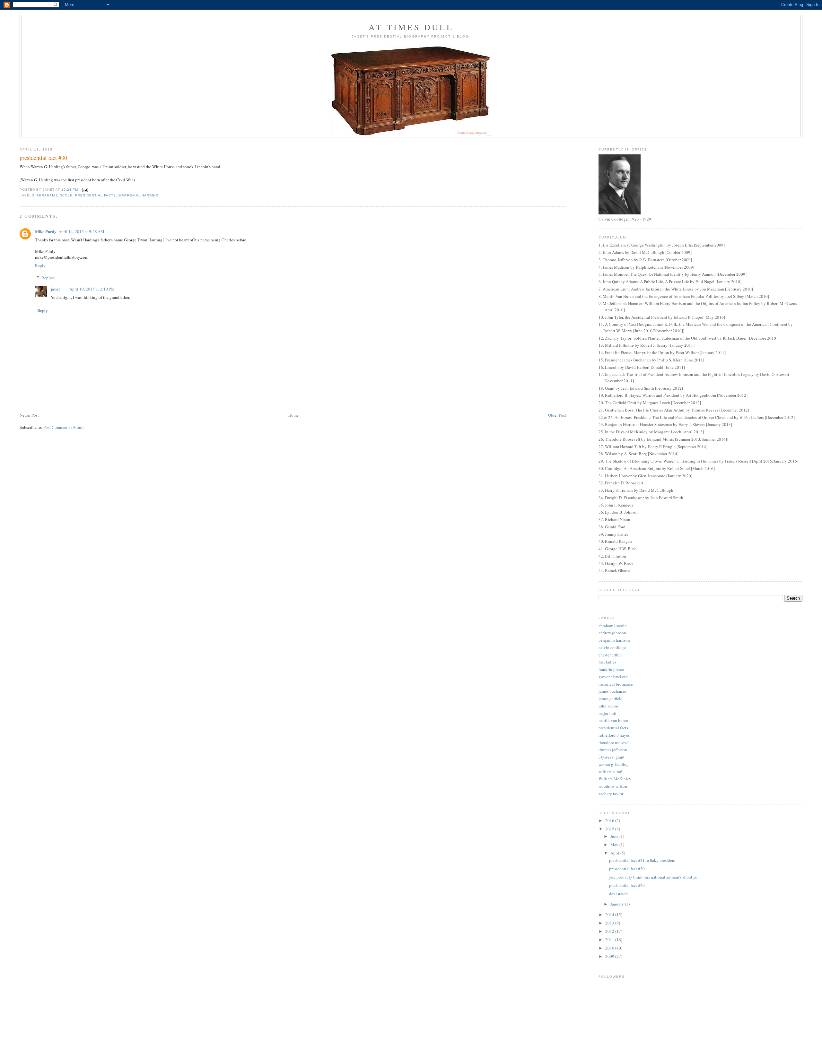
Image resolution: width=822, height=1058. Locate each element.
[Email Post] (85, 189)
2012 (610, 931)
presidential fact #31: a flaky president (642, 860)
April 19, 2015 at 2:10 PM (92, 289)
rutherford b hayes (614, 735)
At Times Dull (411, 27)
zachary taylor (611, 793)
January (617, 904)
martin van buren (613, 720)
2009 (610, 956)
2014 (610, 914)
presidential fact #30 (627, 869)
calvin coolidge (612, 647)
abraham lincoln (55, 195)
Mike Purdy (46, 231)
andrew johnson (612, 633)
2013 (610, 923)
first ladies (607, 662)
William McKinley (615, 779)
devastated (618, 894)
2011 (610, 939)
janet (55, 289)
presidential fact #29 (627, 885)
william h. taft (611, 772)
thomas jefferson (613, 749)
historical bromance (616, 684)
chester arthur (610, 655)
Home (293, 415)
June (614, 836)
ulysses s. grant (612, 757)
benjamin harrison (614, 640)
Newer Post (29, 415)
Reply (40, 265)
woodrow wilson (613, 786)
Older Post (557, 415)
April (615, 853)
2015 (610, 829)
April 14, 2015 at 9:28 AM (81, 231)
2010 (610, 948)
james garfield (611, 698)
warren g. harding (138, 195)
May (614, 844)
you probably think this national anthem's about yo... (654, 877)
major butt (607, 713)
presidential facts (95, 195)
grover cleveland (613, 677)
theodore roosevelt (615, 742)
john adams (608, 706)
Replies (48, 278)
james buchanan (612, 691)
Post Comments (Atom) (63, 427)
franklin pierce (611, 669)
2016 (610, 820)
